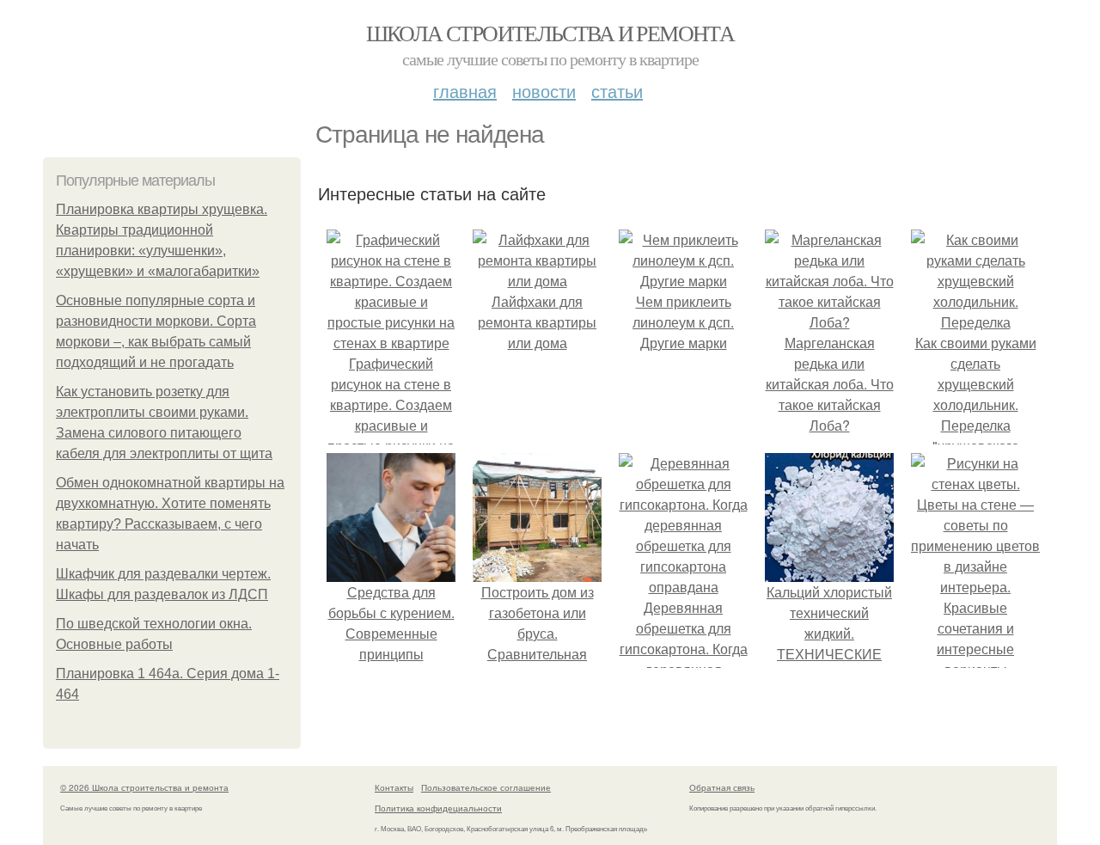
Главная (465, 90)
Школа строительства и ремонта (550, 32)
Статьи (617, 90)
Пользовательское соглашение (486, 787)
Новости (544, 90)
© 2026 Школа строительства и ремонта (144, 787)
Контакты (394, 787)
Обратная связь (722, 787)
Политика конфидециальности (438, 808)
